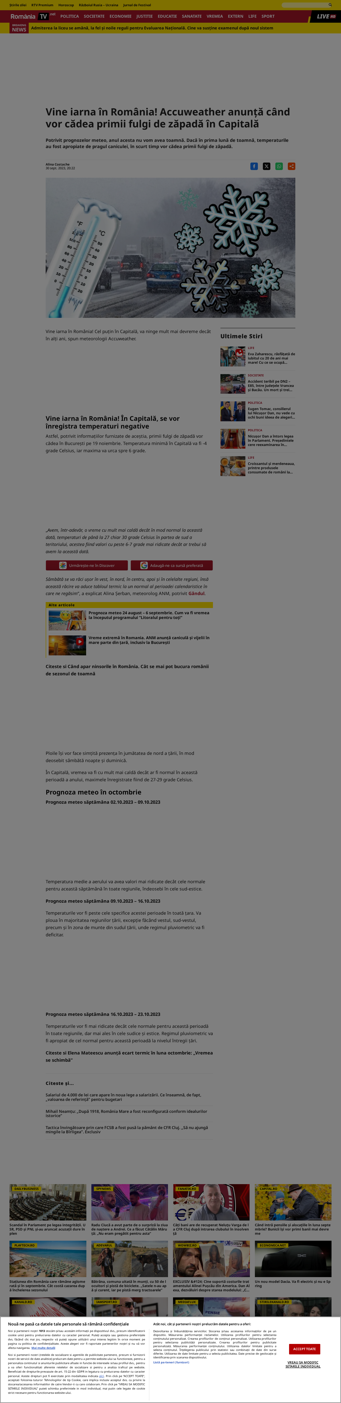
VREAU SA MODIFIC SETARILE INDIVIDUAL (303, 1364)
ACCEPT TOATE (304, 1349)
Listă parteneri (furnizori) (171, 1362)
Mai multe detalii (43, 1348)
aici (101, 1376)
